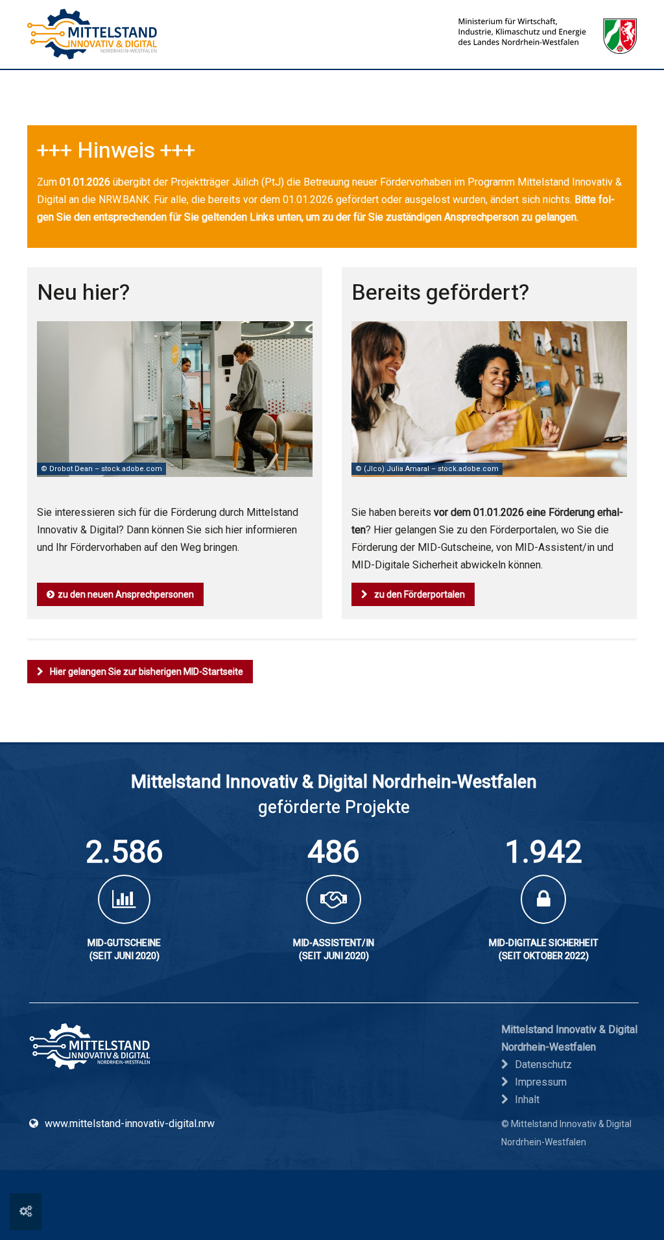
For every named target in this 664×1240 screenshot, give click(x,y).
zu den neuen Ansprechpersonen (126, 594)
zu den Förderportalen (419, 594)
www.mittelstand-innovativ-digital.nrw (130, 1123)
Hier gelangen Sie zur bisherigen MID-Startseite (146, 671)
